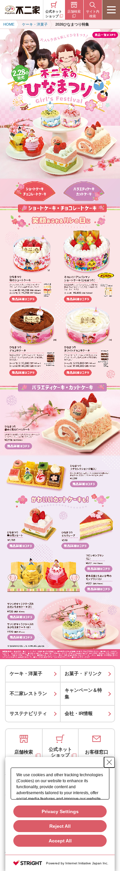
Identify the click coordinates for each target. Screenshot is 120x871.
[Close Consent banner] (109, 762)
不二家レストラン (28, 693)
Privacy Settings (60, 811)
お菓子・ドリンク (83, 673)
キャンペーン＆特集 (83, 693)
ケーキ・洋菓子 (26, 673)
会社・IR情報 (79, 713)
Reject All (60, 826)
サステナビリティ (28, 713)
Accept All (60, 840)
